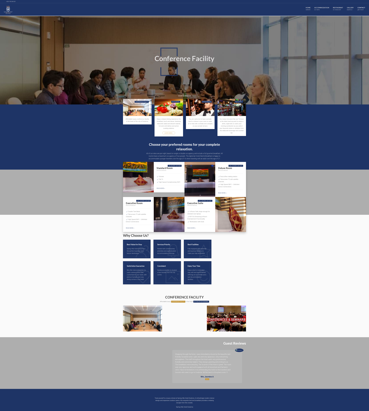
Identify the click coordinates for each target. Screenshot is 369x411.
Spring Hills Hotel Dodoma (184, 407)
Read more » (161, 188)
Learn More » (168, 133)
